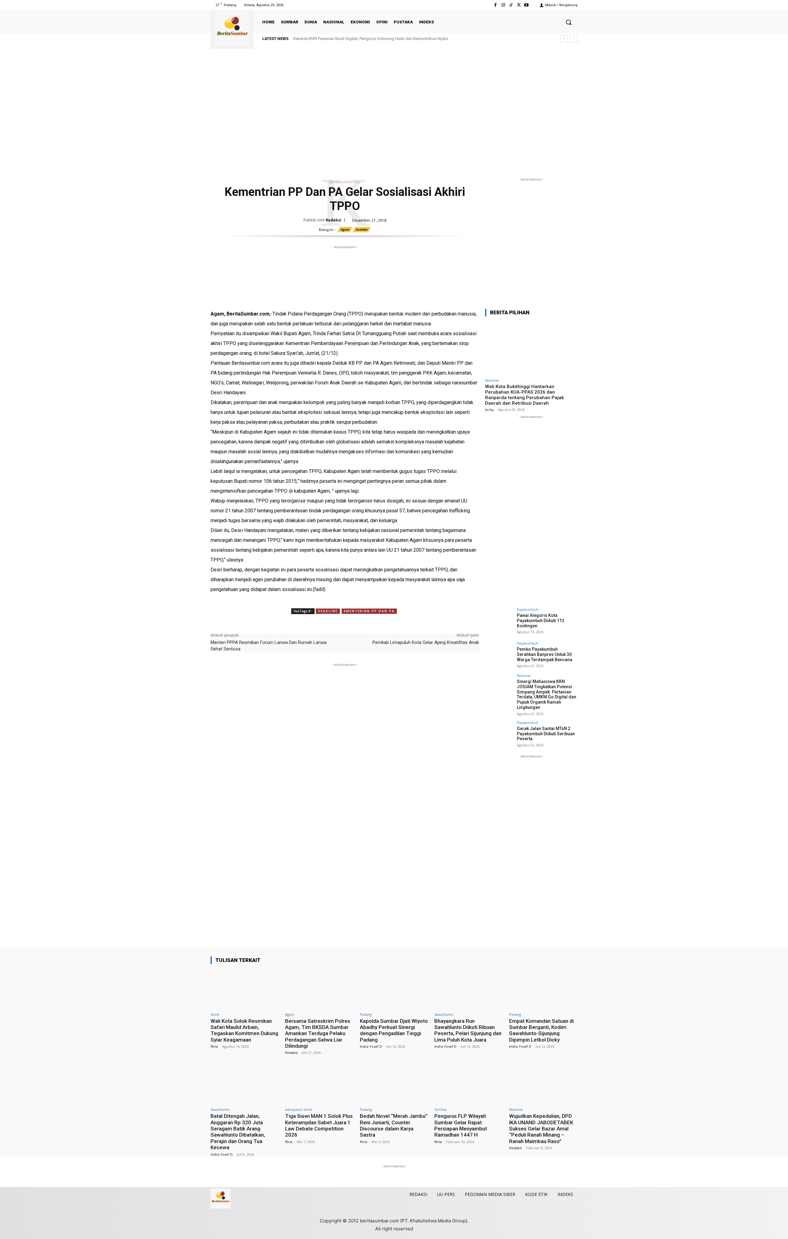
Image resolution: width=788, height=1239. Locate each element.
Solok (215, 1014)
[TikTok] (511, 5)
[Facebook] (495, 5)
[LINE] (287, 299)
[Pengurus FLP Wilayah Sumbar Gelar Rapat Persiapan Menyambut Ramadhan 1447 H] (468, 1084)
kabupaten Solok (298, 1109)
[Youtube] (526, 5)
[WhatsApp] (245, 299)
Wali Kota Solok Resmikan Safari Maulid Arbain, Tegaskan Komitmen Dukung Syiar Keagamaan (244, 1030)
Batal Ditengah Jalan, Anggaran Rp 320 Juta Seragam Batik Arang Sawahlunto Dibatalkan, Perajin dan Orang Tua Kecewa (238, 1131)
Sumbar (362, 229)
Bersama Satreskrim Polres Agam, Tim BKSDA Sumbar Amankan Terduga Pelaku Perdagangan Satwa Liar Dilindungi (317, 1033)
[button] (568, 22)
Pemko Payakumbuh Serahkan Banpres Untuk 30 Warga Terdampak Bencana (544, 654)
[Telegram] (273, 299)
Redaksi (333, 220)
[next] (573, 38)
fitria (214, 1046)
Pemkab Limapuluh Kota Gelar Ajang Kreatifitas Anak (425, 642)
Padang (366, 1014)
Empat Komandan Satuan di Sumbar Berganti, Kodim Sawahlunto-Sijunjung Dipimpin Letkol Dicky (541, 1030)
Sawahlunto (443, 1014)
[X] (519, 5)
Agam (344, 229)
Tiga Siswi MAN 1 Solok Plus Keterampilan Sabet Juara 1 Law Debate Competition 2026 (319, 1125)
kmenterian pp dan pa (369, 611)
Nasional (492, 380)
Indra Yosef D (371, 1046)
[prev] (564, 38)
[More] (302, 299)
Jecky (489, 409)
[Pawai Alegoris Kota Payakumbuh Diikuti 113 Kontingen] (499, 621)
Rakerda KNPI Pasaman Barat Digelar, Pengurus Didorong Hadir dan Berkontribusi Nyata (370, 38)
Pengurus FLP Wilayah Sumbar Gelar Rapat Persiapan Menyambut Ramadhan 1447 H (460, 1125)
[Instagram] (503, 5)
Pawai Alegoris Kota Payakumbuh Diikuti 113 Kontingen (540, 620)
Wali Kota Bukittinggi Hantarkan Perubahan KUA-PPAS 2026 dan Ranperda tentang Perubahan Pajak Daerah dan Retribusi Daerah (524, 395)
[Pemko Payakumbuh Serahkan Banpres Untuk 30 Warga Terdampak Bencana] (499, 655)
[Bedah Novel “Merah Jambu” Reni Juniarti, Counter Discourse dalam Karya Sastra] (394, 1084)
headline (328, 611)
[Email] (259, 299)
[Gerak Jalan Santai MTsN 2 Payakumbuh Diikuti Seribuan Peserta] (499, 735)
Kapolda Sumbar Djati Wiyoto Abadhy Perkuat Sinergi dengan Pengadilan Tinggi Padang (394, 1030)
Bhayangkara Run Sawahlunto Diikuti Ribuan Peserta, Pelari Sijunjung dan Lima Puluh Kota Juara (467, 1030)
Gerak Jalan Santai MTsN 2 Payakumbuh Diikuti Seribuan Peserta (546, 733)
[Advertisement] (394, 119)
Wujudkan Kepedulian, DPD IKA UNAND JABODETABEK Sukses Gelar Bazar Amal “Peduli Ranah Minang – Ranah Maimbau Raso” (541, 1128)
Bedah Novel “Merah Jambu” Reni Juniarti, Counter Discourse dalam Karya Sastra (394, 1125)
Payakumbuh (527, 609)
